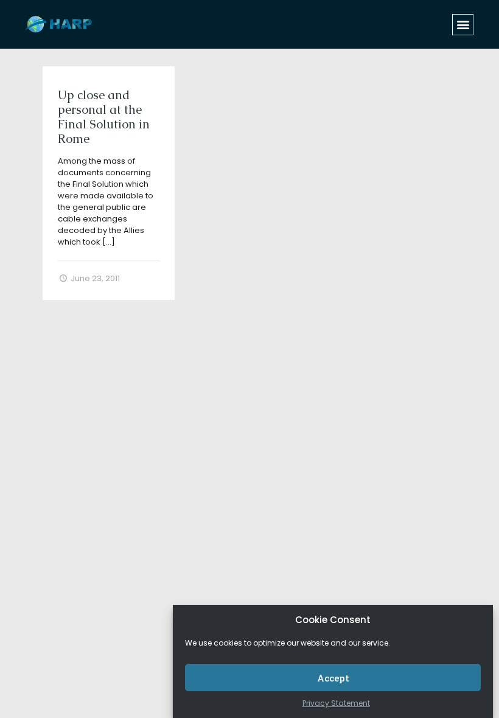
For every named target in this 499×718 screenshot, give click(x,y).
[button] (462, 24)
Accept (333, 678)
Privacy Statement (336, 703)
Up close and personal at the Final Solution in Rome (104, 117)
